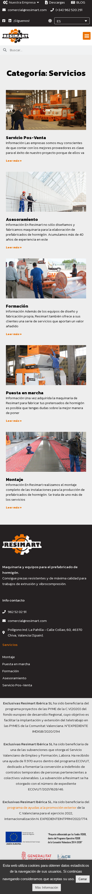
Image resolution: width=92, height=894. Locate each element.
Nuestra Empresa (22, 2)
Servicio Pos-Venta (26, 137)
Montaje (14, 479)
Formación (17, 306)
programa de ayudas (23, 807)
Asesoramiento (22, 219)
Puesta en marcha (24, 393)
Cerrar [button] (83, 879)
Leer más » (14, 161)
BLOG (80, 2)
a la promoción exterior (58, 807)
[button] (87, 36)
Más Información (46, 887)
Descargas (56, 2)
